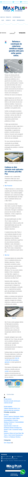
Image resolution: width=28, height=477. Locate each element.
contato (7, 371)
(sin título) (6, 414)
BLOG (3, 20)
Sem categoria (7, 442)
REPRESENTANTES (20, 20)
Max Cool (7, 255)
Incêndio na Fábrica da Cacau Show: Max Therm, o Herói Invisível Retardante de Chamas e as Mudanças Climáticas (14, 435)
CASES (13, 20)
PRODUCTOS (8, 17)
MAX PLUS (2, 17)
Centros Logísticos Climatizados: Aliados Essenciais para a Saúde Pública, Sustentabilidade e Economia (14, 418)
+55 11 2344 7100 (17, 1)
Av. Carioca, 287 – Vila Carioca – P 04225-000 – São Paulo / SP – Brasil (14, 460)
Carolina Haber (10, 394)
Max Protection (8, 185)
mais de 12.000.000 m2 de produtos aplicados (12, 360)
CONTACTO (8, 20)
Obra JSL (14, 318)
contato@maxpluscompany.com (7, 1)
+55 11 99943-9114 (25, 1)
